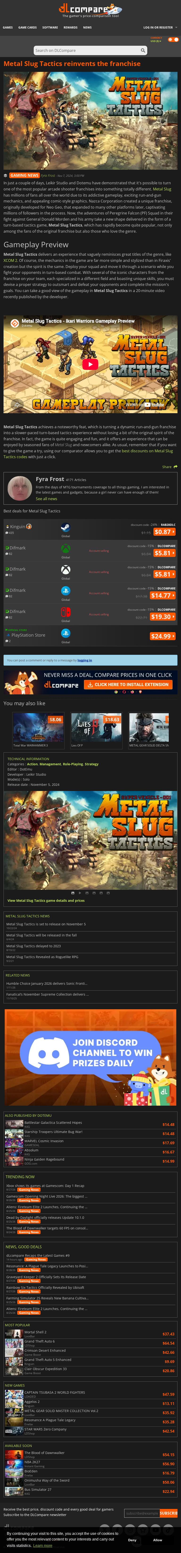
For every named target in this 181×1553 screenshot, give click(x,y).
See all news (46, 498)
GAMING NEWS (24, 175)
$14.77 (161, 595)
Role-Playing (73, 764)
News (87, 27)
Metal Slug (162, 189)
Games (8, 27)
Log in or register (158, 27)
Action (32, 764)
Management (50, 764)
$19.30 (161, 617)
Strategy (92, 764)
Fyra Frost (48, 175)
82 (10, 553)
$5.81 (163, 553)
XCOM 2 (10, 260)
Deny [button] (132, 1540)
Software (50, 27)
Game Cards (27, 27)
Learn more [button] (42, 1546)
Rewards (71, 27)
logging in (85, 660)
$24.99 (161, 636)
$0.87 (163, 532)
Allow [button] (157, 1540)
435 (11, 532)
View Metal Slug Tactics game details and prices (46, 901)
